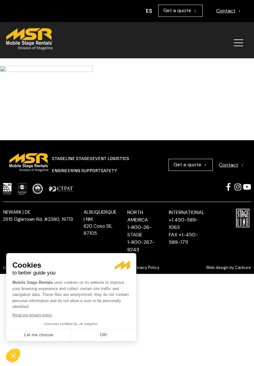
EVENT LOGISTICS (110, 159)
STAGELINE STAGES (72, 159)
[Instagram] (238, 187)
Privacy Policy (146, 267)
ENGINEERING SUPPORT (76, 171)
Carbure (243, 267)
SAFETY (109, 171)
